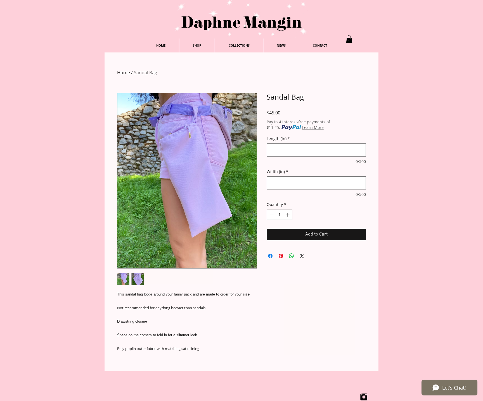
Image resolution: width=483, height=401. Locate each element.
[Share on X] (302, 256)
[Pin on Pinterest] (281, 256)
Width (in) (277, 171)
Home (123, 72)
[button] (349, 39)
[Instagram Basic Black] (363, 396)
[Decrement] (270, 215)
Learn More (313, 127)
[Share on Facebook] (270, 256)
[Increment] (288, 215)
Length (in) (278, 138)
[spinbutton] (279, 215)
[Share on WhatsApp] (291, 256)
